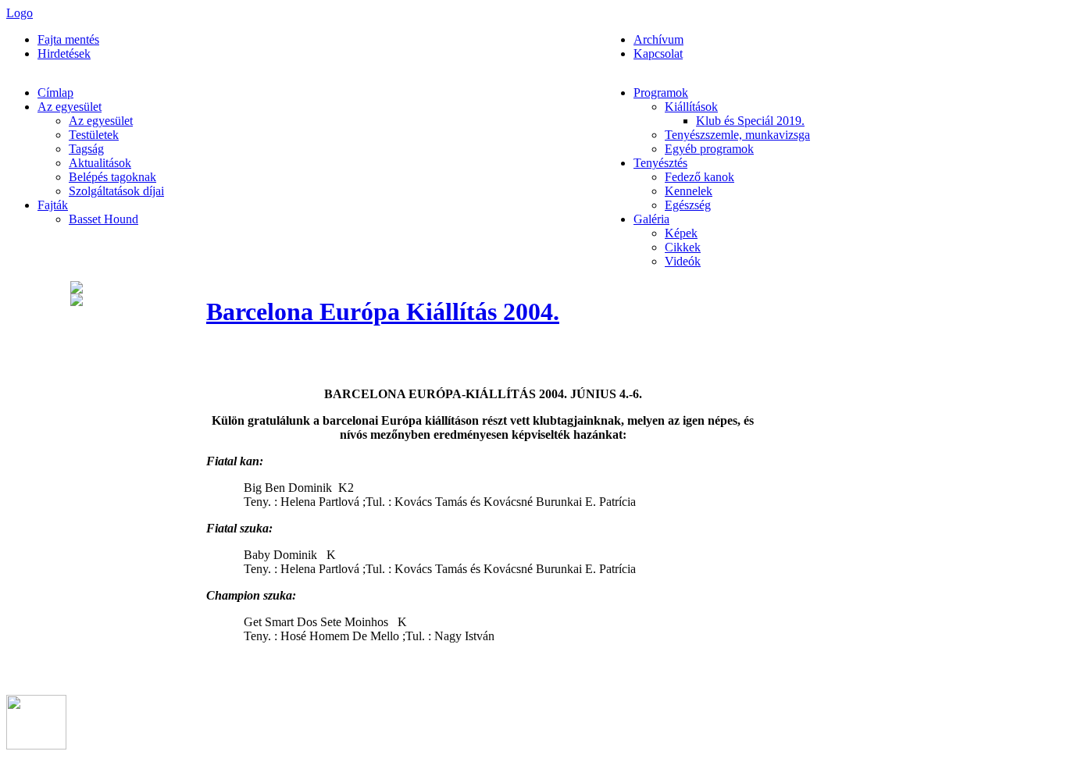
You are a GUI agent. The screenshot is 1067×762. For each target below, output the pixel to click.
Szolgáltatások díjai (116, 191)
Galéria (651, 219)
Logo (19, 13)
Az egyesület (69, 106)
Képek (681, 233)
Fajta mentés (68, 39)
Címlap (55, 92)
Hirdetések (64, 53)
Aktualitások (100, 162)
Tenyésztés (660, 162)
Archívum (658, 39)
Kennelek (688, 191)
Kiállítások (691, 106)
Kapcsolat (658, 53)
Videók (683, 261)
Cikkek (683, 247)
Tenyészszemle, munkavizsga (737, 134)
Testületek (94, 134)
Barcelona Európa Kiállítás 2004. (382, 311)
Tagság (86, 148)
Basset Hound (103, 219)
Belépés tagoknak (112, 176)
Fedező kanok (699, 176)
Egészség (688, 205)
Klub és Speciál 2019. (750, 120)
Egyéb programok (709, 148)
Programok (660, 92)
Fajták (52, 205)
